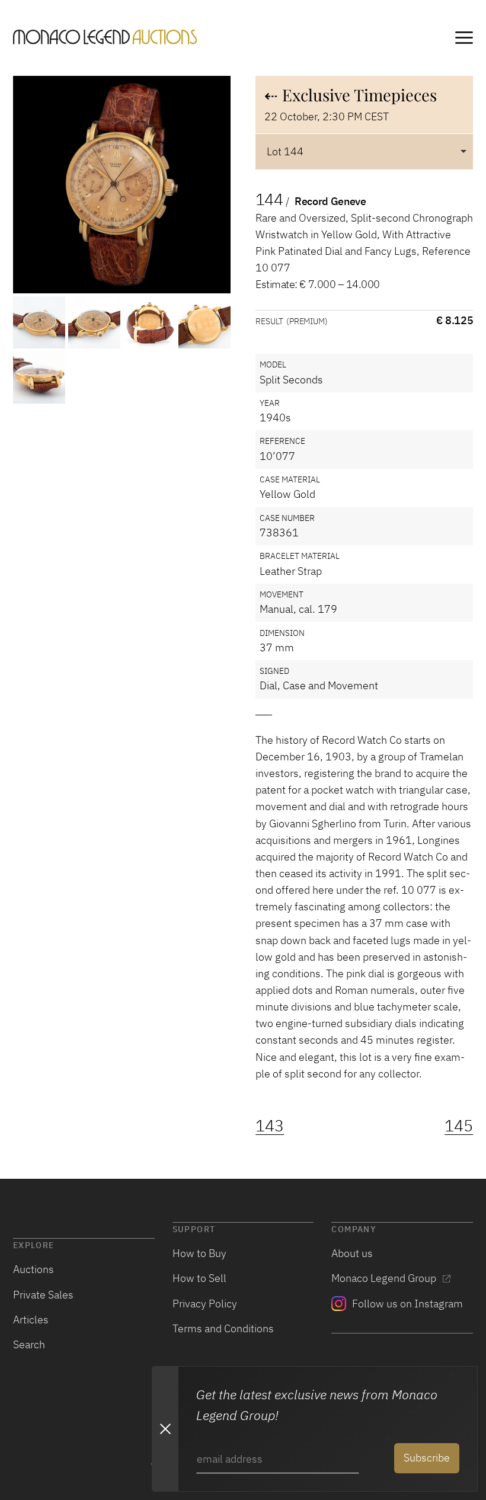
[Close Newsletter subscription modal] (165, 1429)
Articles (31, 1319)
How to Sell (199, 1278)
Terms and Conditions (223, 1328)
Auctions (33, 1269)
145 (459, 1125)
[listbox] (364, 151)
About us (352, 1253)
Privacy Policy (204, 1303)
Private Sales (43, 1294)
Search (29, 1344)
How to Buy (199, 1253)
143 (269, 1125)
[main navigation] (464, 39)
